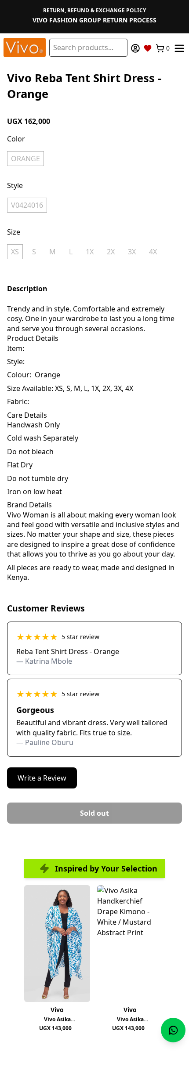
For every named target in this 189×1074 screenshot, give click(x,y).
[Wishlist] (147, 48)
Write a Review (42, 778)
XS (15, 252)
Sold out (94, 813)
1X (90, 252)
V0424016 (27, 205)
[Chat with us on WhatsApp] (173, 1030)
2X (111, 252)
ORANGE (25, 158)
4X (153, 252)
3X (132, 252)
